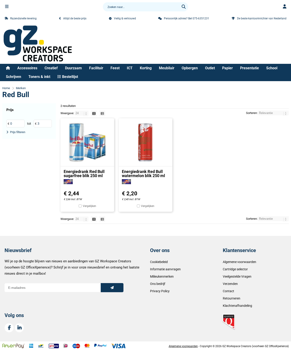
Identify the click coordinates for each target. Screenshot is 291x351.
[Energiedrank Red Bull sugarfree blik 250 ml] (87, 142)
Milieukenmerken (162, 276)
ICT (130, 68)
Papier (227, 68)
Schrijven (13, 77)
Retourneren (231, 298)
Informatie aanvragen (165, 269)
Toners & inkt (39, 77)
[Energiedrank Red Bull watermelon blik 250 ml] (145, 142)
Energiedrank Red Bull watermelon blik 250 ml (143, 173)
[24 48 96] (82, 113)
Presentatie (249, 68)
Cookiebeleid (159, 262)
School (271, 68)
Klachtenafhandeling (237, 305)
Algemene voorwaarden (239, 262)
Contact (228, 291)
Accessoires (27, 68)
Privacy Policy (160, 291)
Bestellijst (69, 77)
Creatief (51, 68)
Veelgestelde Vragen (237, 276)
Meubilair (166, 68)
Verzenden (230, 284)
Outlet (210, 68)
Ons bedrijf (157, 284)
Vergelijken (89, 206)
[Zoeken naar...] (183, 6)
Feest (115, 68)
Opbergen (190, 68)
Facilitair (96, 68)
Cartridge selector (235, 269)
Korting (146, 68)
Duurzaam (73, 68)
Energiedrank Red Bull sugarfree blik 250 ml (84, 173)
